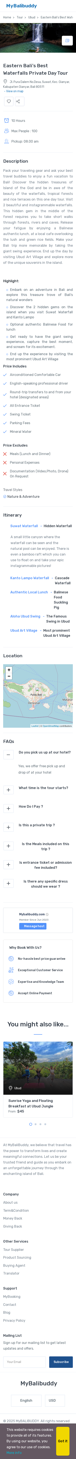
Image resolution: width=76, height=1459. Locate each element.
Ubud (31, 17)
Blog (6, 1312)
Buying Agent (14, 1266)
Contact (9, 1305)
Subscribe (61, 1362)
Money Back (12, 1218)
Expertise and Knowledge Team (41, 982)
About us (10, 1202)
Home (7, 17)
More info (14, 1453)
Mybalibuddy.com (32, 914)
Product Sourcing (17, 1257)
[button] (19, 101)
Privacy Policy (14, 1321)
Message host (34, 926)
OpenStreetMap (51, 725)
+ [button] (9, 669)
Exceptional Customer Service (40, 970)
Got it (63, 1441)
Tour (20, 17)
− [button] (9, 676)
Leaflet (34, 725)
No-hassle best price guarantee (41, 959)
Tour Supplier (13, 1250)
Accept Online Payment (35, 993)
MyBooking (11, 1297)
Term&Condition (16, 1211)
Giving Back (12, 1226)
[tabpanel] (38, 1079)
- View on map (13, 91)
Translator (11, 1273)
